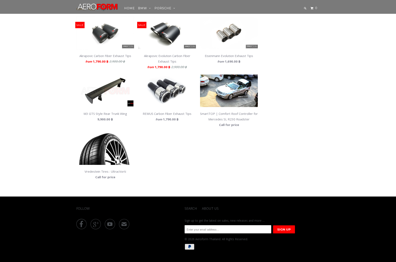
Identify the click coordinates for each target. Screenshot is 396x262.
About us (210, 208)
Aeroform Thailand (207, 239)
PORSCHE (163, 8)
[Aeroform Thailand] (97, 6)
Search (191, 208)
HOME (129, 8)
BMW (143, 8)
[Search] (305, 8)
